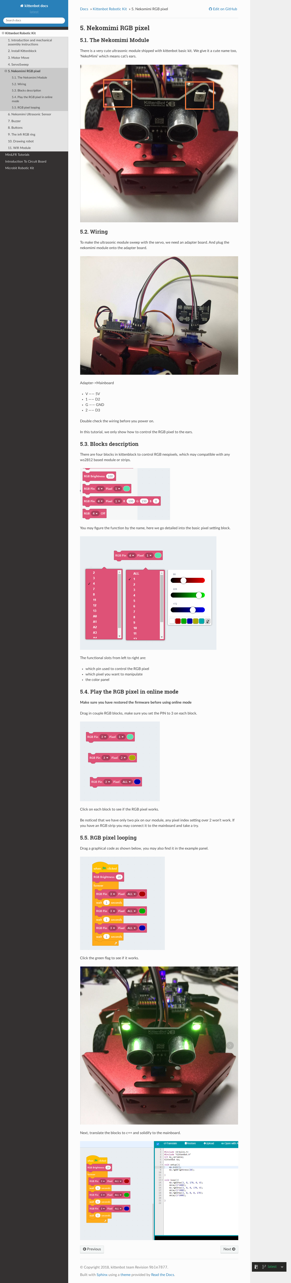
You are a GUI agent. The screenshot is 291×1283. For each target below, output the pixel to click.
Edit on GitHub (224, 9)
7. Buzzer (14, 121)
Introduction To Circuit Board (25, 161)
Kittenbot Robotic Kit (20, 33)
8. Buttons (15, 127)
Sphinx (102, 1275)
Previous (93, 1249)
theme (125, 1275)
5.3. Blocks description (26, 90)
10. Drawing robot (21, 141)
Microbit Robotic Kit (19, 168)
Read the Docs (162, 1275)
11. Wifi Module (19, 148)
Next (227, 1249)
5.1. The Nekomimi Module (29, 77)
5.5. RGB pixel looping (26, 107)
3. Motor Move (18, 57)
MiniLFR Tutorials (17, 154)
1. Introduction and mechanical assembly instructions (30, 42)
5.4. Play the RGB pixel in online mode (32, 99)
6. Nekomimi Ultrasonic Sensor (29, 114)
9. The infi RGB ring (21, 134)
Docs (84, 9)
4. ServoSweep (18, 64)
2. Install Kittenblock (22, 51)
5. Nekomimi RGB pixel (24, 71)
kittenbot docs (36, 6)
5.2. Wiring (19, 84)
